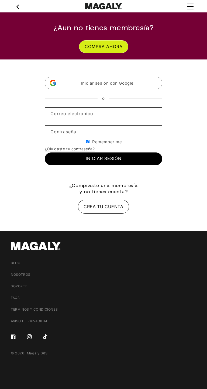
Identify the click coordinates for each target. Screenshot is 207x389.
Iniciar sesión (104, 158)
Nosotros (20, 274)
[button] (103, 83)
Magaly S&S (37, 353)
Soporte (19, 286)
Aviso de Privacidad (30, 321)
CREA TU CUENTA (103, 206)
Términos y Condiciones (34, 309)
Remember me (107, 141)
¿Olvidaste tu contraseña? (70, 149)
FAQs (15, 298)
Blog (15, 263)
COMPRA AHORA (104, 46)
